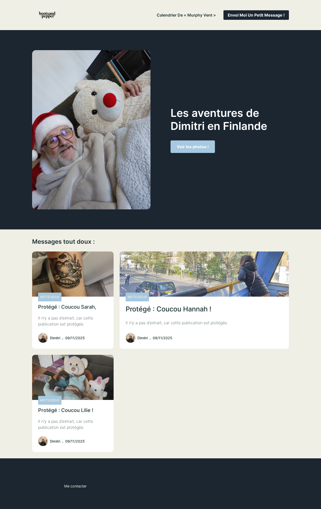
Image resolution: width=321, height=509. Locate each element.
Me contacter (75, 486)
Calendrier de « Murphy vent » (186, 15)
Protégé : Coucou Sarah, (67, 307)
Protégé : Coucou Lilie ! (65, 410)
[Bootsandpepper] (47, 15)
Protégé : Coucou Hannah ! (168, 309)
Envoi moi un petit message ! (256, 15)
